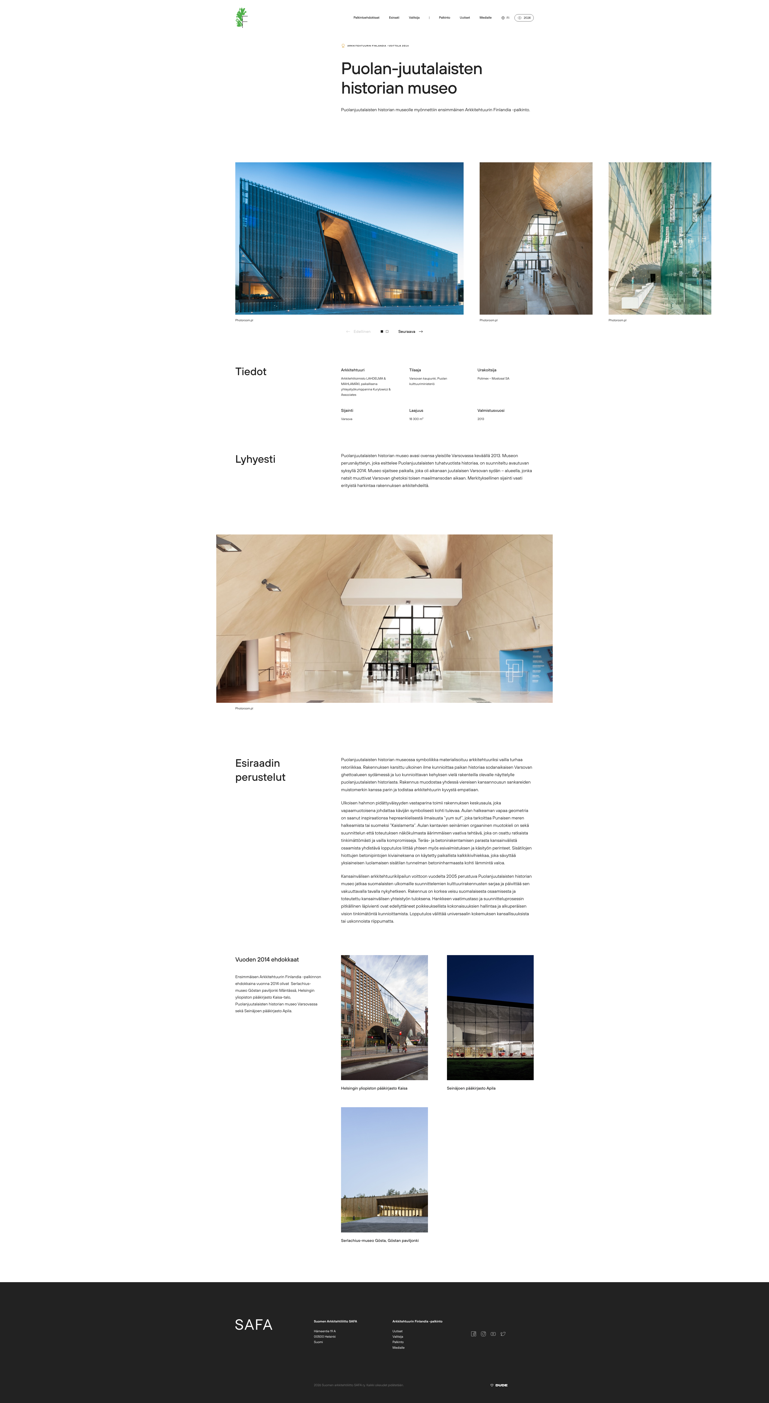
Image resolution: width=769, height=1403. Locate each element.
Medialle (399, 1348)
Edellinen (362, 331)
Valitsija (414, 18)
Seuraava (406, 331)
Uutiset (398, 1331)
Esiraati (394, 18)
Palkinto (398, 1342)
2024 (527, 18)
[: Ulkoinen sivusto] (498, 1386)
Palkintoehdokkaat (366, 18)
